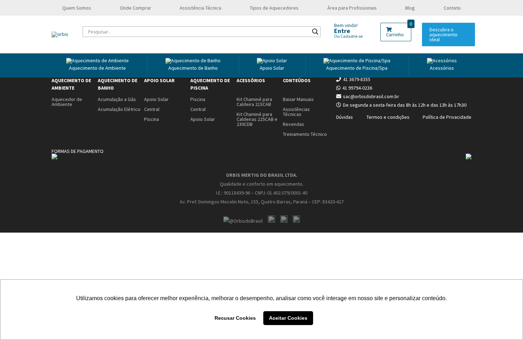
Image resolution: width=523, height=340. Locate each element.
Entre (342, 31)
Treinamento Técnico (305, 134)
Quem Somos (76, 8)
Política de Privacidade (447, 117)
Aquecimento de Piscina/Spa (356, 68)
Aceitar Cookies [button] (288, 318)
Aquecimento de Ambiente (97, 68)
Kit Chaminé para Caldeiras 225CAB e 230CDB (257, 119)
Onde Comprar (135, 8)
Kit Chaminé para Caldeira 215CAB (254, 102)
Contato (452, 8)
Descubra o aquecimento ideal (443, 34)
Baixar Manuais (298, 99)
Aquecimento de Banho (117, 84)
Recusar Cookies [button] (235, 318)
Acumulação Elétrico (119, 109)
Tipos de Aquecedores (274, 8)
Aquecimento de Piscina (210, 84)
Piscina (151, 119)
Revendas (293, 124)
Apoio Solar (272, 68)
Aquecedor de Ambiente (67, 102)
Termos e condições (388, 117)
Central (151, 109)
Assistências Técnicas (296, 112)
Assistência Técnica (200, 8)
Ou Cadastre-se (348, 36)
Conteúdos (297, 80)
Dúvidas (344, 117)
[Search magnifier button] (315, 32)
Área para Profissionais (352, 8)
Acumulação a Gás (117, 99)
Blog (410, 8)
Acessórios (442, 68)
